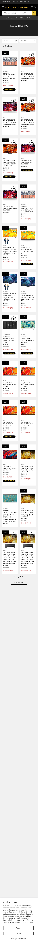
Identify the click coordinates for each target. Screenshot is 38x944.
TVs (17, 18)
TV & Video (11, 18)
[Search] (34, 13)
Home (4, 18)
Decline (18, 933)
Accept (18, 928)
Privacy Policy (28, 922)
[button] (3, 7)
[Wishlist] (32, 7)
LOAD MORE (19, 582)
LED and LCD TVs (25, 18)
